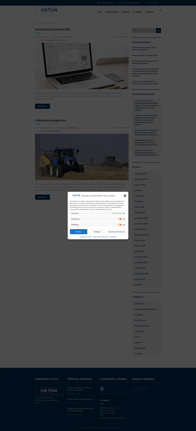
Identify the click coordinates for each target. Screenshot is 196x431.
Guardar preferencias (116, 232)
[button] (125, 196)
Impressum (112, 237)
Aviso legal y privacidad (100, 237)
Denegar (97, 232)
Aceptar (79, 232)
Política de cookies (86, 237)
